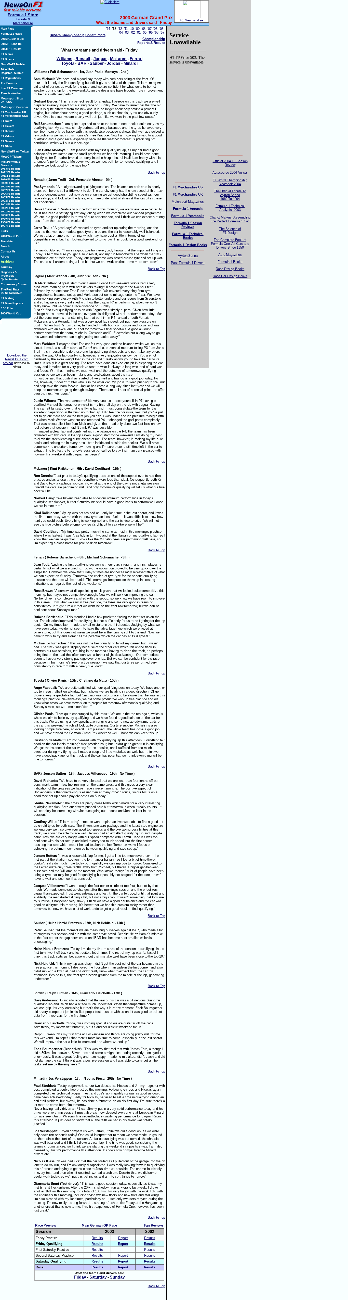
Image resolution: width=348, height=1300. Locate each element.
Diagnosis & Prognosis (9, 276)
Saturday (98, 1277)
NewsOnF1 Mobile (13, 64)
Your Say (6, 267)
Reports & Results (151, 43)
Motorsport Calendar (14, 107)
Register (6, 72)
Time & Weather (11, 93)
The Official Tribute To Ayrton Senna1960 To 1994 (230, 195)
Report (123, 1238)
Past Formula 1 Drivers (187, 263)
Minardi (131, 63)
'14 (108, 29)
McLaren (118, 59)
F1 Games (7, 141)
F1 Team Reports (12, 303)
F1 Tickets (7, 126)
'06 (155, 29)
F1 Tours (6, 120)
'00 (145, 32)
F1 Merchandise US (188, 187)
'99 (151, 32)
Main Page (7, 28)
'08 (144, 29)
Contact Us (8, 251)
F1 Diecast (8, 131)
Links (4, 231)
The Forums (9, 83)
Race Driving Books (230, 269)
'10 (132, 29)
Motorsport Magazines (188, 201)
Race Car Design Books (230, 276)
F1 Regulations (11, 78)
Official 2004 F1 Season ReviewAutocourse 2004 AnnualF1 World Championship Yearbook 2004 (230, 172)
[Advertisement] (17, 338)
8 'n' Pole (7, 308)
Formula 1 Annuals (188, 209)
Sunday (117, 1277)
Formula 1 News (11, 33)
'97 (162, 32)
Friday (80, 1277)
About (5, 256)
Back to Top (156, 172)
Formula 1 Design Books (188, 245)
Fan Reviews (154, 1225)
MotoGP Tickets (11, 156)
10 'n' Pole (7, 69)
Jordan (113, 63)
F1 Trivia (6, 146)
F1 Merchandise (191, 20)
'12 (120, 29)
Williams (64, 59)
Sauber (96, 63)
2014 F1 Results (11, 48)
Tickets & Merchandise (23, 21)
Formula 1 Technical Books (187, 236)
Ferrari (136, 59)
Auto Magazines (230, 255)
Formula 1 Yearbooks (187, 216)
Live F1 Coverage (12, 88)
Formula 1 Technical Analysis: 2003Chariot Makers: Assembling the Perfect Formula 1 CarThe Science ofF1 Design (230, 219)
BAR (82, 63)
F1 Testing (8, 298)
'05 (161, 29)
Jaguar (100, 59)
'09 (138, 29)
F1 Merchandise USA (14, 115)
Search (5, 246)
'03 (127, 32)
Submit (18, 72)
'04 (121, 32)
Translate (7, 241)
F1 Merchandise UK (13, 112)
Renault (82, 59)
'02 (133, 32)
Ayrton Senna (187, 256)
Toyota (67, 63)
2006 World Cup (11, 313)
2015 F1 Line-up (11, 43)
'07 (150, 29)
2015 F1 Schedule (12, 38)
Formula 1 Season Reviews (188, 225)
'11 (126, 29)
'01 (139, 32)
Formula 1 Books (230, 262)
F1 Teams (7, 54)
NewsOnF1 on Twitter (15, 151)
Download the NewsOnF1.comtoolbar (16, 359)
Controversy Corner (14, 284)
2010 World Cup (11, 236)
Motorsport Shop (12, 98)
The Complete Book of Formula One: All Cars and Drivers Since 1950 (230, 243)
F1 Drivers (7, 59)
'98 (156, 32)
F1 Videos (7, 136)
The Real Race (11, 291)
